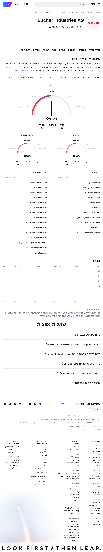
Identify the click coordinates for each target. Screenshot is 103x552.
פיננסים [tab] (82, 50)
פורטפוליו (96, 502)
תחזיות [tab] (46, 50)
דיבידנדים (96, 492)
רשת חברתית (42, 441)
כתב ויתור (75, 524)
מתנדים (96, 172)
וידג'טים (16, 441)
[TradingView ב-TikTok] (10, 404)
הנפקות (97, 495)
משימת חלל (74, 489)
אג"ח (98, 454)
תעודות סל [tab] (25, 50)
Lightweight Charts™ (11, 446)
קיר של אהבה (42, 444)
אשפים (44, 479)
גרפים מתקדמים (13, 449)
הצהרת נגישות (73, 532)
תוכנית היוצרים (41, 449)
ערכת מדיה (75, 500)
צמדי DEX (96, 463)
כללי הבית (43, 452)
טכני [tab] (54, 50)
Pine (98, 465)
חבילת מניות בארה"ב (71, 479)
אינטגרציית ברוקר (12, 463)
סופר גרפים (96, 441)
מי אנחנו (76, 486)
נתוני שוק (75, 446)
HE (23, 4)
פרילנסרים (43, 481)
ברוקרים (76, 460)
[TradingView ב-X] (40, 404)
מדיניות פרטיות (73, 527)
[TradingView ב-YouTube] (30, 404)
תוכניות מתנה (74, 449)
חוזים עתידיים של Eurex (70, 476)
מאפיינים (75, 441)
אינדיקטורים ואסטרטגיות (38, 476)
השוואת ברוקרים (73, 463)
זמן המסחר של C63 (71, 513)
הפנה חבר (43, 446)
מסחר (45, 463)
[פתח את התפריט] (99, 4)
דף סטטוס (75, 540)
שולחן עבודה (95, 524)
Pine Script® (95, 513)
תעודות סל (96, 451)
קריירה (76, 497)
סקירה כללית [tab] (94, 50)
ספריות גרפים (14, 444)
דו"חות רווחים (95, 489)
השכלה (44, 465)
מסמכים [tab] (72, 50)
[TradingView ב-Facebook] (35, 404)
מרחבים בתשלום (40, 484)
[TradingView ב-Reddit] (5, 404)
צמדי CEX (96, 460)
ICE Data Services (74, 416)
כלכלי (98, 486)
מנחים (44, 455)
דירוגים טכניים (22, 70)
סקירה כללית (74, 457)
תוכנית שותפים (13, 465)
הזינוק (77, 465)
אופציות (97, 508)
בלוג (77, 492)
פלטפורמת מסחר (12, 452)
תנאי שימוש (74, 521)
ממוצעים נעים (40, 172)
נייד (99, 521)
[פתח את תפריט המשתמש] (16, 4)
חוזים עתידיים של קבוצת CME (68, 473)
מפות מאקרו (95, 511)
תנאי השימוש (72, 316)
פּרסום (16, 460)
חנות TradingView (72, 508)
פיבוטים (96, 261)
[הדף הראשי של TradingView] (93, 4)
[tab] (96, 77)
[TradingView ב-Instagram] (25, 404)
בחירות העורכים (41, 468)
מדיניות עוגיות (74, 529)
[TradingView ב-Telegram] (15, 404)
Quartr (70, 426)
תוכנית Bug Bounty (71, 538)
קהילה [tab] (62, 50)
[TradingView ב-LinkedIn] (20, 404)
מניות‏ (98, 449)
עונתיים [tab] (36, 50)
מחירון (76, 444)
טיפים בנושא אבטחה (71, 535)
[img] (50, 27)
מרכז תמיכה (74, 495)
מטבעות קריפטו (94, 457)
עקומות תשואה (94, 505)
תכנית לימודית (13, 468)
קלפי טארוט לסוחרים (71, 511)
